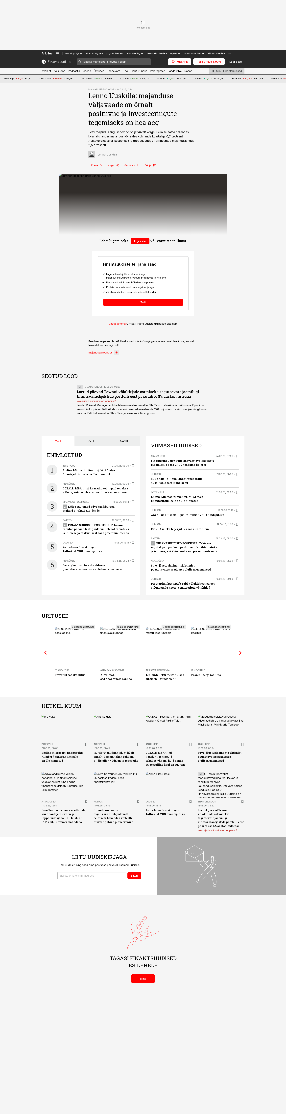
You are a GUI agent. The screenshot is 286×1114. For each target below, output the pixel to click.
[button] (91, 875)
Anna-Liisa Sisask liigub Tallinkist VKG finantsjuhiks (187, 515)
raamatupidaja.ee (73, 53)
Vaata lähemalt (118, 323)
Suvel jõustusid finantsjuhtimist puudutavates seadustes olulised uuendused (219, 756)
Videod (87, 71)
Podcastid (74, 71)
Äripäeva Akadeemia (112, 670)
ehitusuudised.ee (216, 53)
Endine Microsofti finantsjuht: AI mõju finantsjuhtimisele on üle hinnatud (62, 756)
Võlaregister (157, 71)
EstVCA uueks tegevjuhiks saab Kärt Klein (180, 529)
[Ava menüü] (57, 53)
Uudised (68, 542)
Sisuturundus (139, 71)
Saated (67, 520)
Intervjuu (69, 465)
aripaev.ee (175, 53)
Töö (125, 71)
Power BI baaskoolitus (70, 675)
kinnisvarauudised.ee (194, 53)
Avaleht (46, 71)
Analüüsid (69, 483)
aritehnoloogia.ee (94, 53)
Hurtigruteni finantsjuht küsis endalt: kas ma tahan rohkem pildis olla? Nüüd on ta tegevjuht (116, 756)
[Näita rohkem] (230, 53)
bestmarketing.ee (134, 53)
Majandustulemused (76, 501)
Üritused (99, 71)
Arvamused (158, 456)
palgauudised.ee (114, 53)
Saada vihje (174, 71)
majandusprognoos (100, 352)
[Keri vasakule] (45, 653)
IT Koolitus (62, 670)
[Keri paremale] (240, 653)
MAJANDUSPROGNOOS (101, 89)
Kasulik (98, 801)
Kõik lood (59, 71)
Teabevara (113, 71)
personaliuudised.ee (157, 53)
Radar (188, 71)
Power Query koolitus (206, 675)
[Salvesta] (133, 466)
